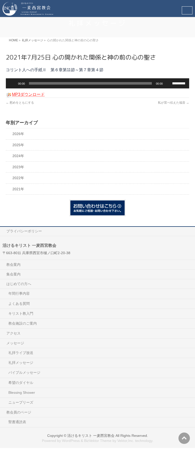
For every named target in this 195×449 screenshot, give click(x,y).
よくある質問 (19, 304)
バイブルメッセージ (24, 372)
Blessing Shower (21, 392)
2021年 (18, 189)
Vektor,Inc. (125, 441)
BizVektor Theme (97, 441)
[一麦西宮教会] (28, 10)
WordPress (71, 441)
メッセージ (15, 343)
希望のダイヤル (20, 383)
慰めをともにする (20, 102)
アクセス (13, 333)
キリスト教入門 (20, 313)
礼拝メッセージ (20, 363)
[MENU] (187, 10)
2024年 (18, 156)
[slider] (179, 82)
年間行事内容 (19, 293)
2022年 (18, 178)
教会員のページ (18, 412)
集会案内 (13, 274)
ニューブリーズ (20, 402)
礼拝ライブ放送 (20, 353)
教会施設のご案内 (22, 323)
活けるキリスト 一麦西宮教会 (91, 436)
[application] (97, 83)
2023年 (18, 167)
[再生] (12, 83)
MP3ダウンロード (28, 94)
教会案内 (13, 265)
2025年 (18, 145)
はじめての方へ (18, 284)
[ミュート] (168, 83)
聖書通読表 (17, 422)
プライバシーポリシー (24, 231)
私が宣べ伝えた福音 (173, 102)
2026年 (18, 134)
